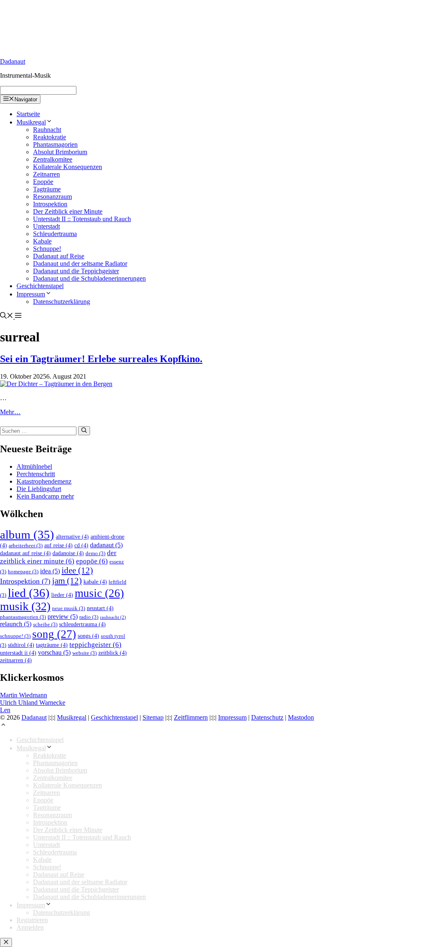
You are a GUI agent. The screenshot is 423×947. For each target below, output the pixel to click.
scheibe (45, 624)
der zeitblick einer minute (58, 557)
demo (95, 553)
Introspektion (50, 204)
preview (63, 616)
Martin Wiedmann (23, 695)
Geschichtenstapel (40, 285)
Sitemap (153, 717)
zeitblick (112, 652)
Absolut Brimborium (60, 151)
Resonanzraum (52, 196)
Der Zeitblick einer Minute (67, 211)
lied (29, 592)
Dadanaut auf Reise (58, 256)
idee (77, 570)
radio (88, 617)
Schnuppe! (47, 248)
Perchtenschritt (36, 473)
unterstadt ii (18, 652)
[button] (17, 316)
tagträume (52, 645)
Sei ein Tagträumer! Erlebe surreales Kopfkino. (101, 358)
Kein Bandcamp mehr (45, 496)
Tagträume (47, 189)
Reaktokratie (49, 137)
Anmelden (30, 927)
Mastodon (301, 717)
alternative (72, 536)
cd (81, 545)
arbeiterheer (26, 546)
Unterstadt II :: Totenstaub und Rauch (82, 218)
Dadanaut (12, 61)
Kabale (42, 241)
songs (88, 635)
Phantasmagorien (55, 144)
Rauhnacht (47, 129)
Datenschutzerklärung (61, 301)
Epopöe (43, 181)
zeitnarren (16, 660)
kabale (95, 581)
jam (67, 581)
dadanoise (68, 553)
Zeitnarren (46, 174)
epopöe (92, 561)
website (84, 653)
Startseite (28, 113)
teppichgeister (95, 645)
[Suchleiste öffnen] (6, 316)
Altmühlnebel (34, 466)
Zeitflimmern (191, 717)
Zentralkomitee (52, 159)
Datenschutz (267, 717)
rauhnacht (113, 617)
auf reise (58, 545)
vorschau (54, 652)
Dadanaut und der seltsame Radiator (80, 263)
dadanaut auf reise (25, 553)
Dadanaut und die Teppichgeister (76, 270)
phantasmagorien (23, 617)
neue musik (68, 608)
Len (5, 709)
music (99, 593)
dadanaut (106, 545)
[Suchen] (84, 430)
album (27, 534)
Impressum (31, 294)
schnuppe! (15, 636)
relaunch (15, 623)
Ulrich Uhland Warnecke (32, 702)
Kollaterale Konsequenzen (67, 166)
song (54, 634)
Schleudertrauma (55, 233)
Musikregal (31, 122)
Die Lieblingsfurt (39, 488)
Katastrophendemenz (44, 481)
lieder (62, 595)
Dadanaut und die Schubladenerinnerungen (89, 278)
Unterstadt (46, 226)
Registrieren (32, 919)
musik (25, 606)
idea (50, 571)
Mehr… (10, 411)
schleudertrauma (82, 624)
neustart (100, 608)
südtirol (21, 645)
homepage (23, 572)
